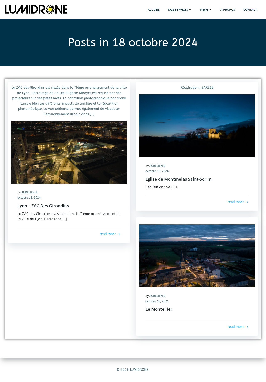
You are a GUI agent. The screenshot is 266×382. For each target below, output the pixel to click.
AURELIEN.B (29, 192)
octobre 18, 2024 (29, 198)
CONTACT (250, 9)
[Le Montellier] (197, 255)
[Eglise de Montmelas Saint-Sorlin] (197, 125)
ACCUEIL (154, 9)
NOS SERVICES (178, 9)
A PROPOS (227, 9)
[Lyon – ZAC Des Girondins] (69, 152)
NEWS (204, 9)
